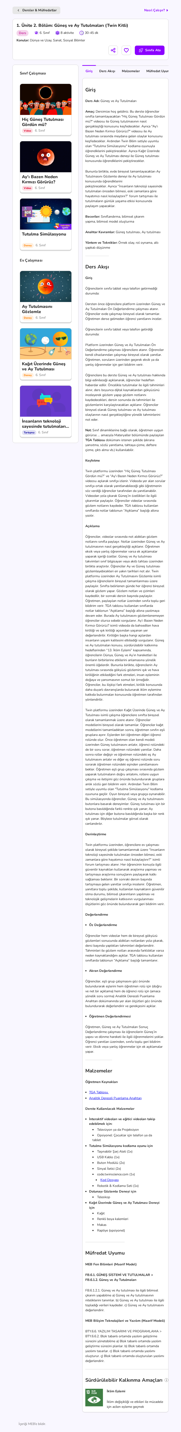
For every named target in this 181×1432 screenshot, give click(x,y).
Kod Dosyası (109, 1180)
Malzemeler (131, 71)
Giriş (89, 71)
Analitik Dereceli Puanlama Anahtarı (115, 1098)
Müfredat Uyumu (159, 71)
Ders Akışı (107, 71)
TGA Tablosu (99, 1092)
